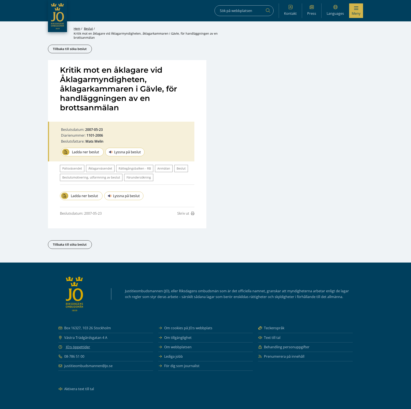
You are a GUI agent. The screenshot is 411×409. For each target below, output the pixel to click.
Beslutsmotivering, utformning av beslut (91, 177)
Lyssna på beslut (127, 152)
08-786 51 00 (74, 356)
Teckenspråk (274, 328)
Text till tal (272, 337)
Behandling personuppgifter (287, 347)
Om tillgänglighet (178, 337)
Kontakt (290, 13)
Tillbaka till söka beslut (70, 49)
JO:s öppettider (78, 347)
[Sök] (268, 11)
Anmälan (163, 168)
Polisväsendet (72, 168)
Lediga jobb (173, 356)
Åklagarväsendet (100, 168)
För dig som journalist (182, 365)
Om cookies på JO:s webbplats (188, 328)
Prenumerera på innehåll (284, 356)
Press (311, 13)
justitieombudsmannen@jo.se (88, 365)
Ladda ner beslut (85, 152)
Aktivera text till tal (79, 389)
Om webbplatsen (178, 347)
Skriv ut (183, 213)
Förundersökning (139, 177)
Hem (77, 29)
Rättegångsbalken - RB (135, 168)
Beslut (88, 29)
